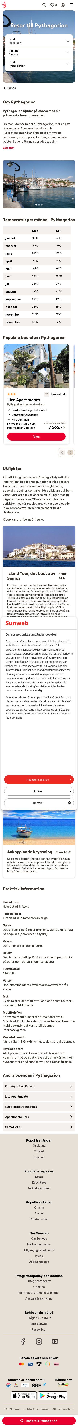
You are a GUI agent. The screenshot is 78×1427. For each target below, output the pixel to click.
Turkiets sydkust (39, 1188)
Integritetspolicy (39, 1281)
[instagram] (39, 1344)
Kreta (39, 1176)
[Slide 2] (39, 205)
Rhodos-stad (39, 1219)
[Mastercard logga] (21, 1366)
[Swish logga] (48, 1366)
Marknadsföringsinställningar (39, 1292)
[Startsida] (3, 5)
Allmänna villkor (63, 1409)
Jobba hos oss (39, 1262)
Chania (39, 1207)
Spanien (39, 1157)
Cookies (39, 1287)
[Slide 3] (42, 205)
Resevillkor (39, 1329)
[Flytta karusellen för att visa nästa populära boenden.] (70, 452)
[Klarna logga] (56, 1366)
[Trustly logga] (39, 1366)
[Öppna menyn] (71, 5)
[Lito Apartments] (36, 394)
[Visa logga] (30, 1366)
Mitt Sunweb (39, 1323)
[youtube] (55, 1344)
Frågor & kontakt (39, 1318)
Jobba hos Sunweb (36, 1409)
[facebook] (23, 1344)
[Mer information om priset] (64, 427)
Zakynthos (39, 1182)
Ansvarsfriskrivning (39, 1298)
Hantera (37, 802)
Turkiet (39, 1151)
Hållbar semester (39, 1244)
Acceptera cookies (38, 779)
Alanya (39, 1213)
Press (39, 1256)
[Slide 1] (36, 205)
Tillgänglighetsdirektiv (39, 1250)
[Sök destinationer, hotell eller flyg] (44, 5)
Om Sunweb (39, 1238)
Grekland (39, 1145)
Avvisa (38, 791)
